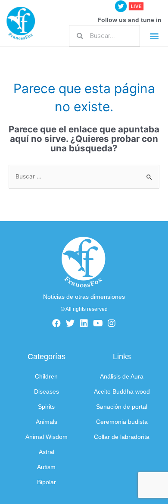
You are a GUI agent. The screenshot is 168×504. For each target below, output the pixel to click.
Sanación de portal (121, 407)
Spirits (46, 407)
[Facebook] (56, 323)
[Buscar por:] (84, 176)
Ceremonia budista (122, 422)
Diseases (46, 391)
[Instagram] (111, 323)
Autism (46, 467)
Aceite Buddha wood (122, 391)
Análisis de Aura (121, 376)
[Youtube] (98, 323)
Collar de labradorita (121, 437)
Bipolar (46, 482)
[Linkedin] (84, 323)
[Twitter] (70, 323)
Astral (46, 452)
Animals (46, 422)
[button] (154, 36)
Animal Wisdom (46, 437)
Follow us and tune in (129, 19)
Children (46, 376)
